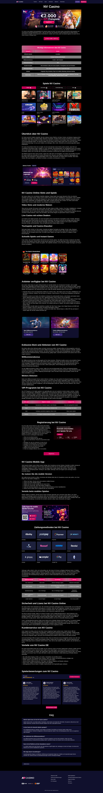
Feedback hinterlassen (74, 676)
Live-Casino (43, 87)
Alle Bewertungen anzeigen (51, 707)
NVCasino (70, 783)
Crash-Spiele (58, 87)
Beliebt (28, 87)
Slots (73, 87)
